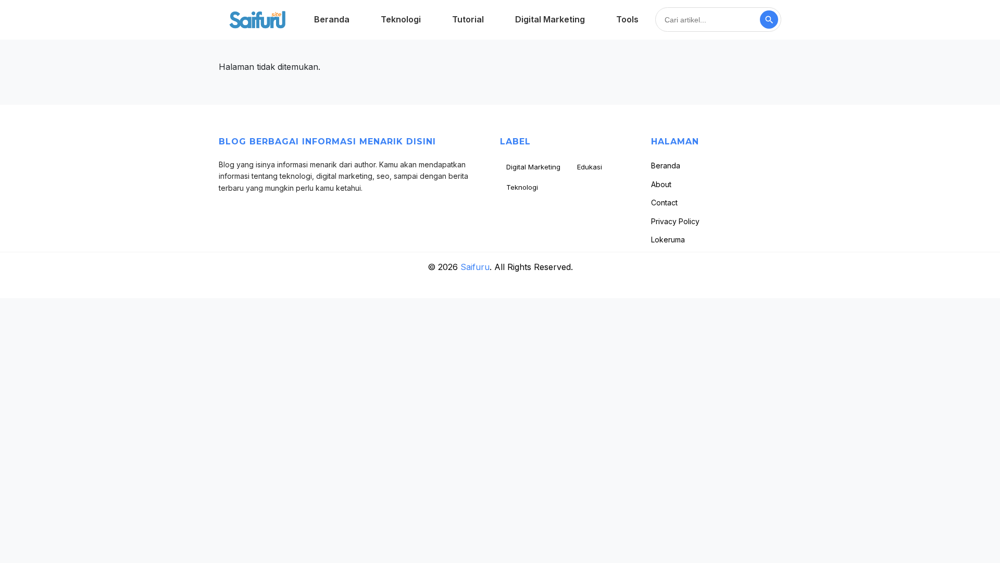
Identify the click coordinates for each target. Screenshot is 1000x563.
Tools (627, 19)
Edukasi (589, 167)
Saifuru (475, 267)
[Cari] (769, 19)
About (661, 184)
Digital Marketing (550, 19)
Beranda (331, 19)
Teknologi (401, 19)
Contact (664, 202)
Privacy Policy (675, 221)
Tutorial (468, 19)
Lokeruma (668, 239)
